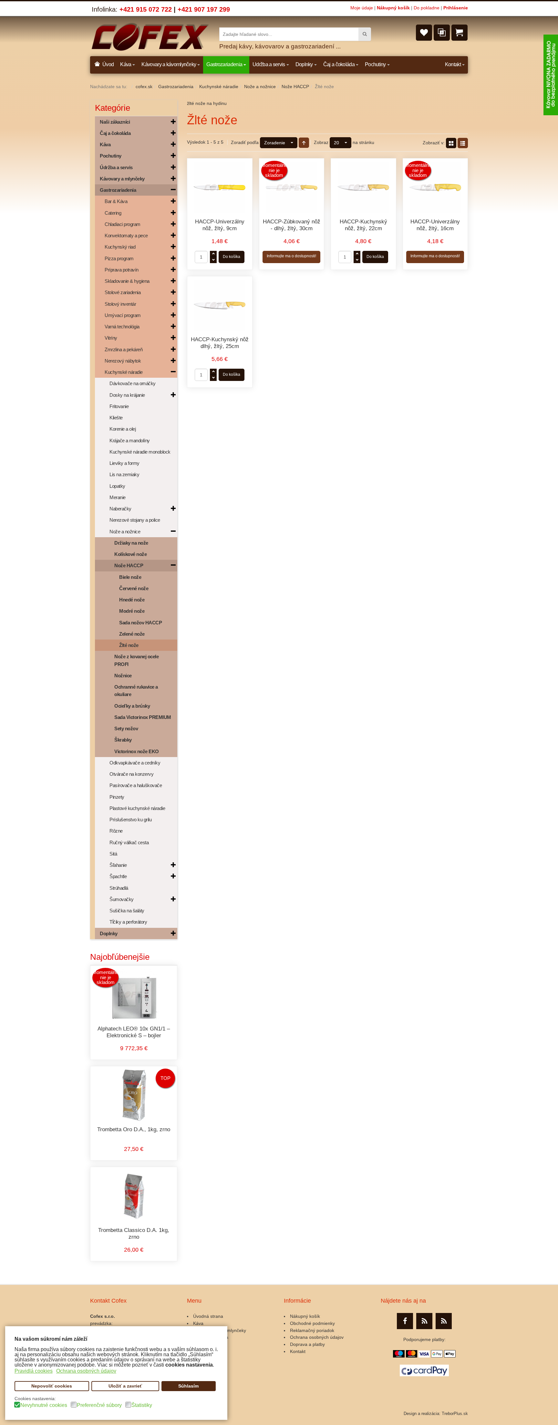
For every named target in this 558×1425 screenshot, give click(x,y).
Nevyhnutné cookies (43, 1405)
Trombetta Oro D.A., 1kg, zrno (133, 1129)
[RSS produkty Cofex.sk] (424, 1321)
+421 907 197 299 (204, 9)
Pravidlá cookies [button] (34, 1371)
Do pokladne (426, 7)
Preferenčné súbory (99, 1405)
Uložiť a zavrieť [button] (125, 1386)
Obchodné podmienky (312, 1323)
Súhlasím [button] (188, 1386)
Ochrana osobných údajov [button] (86, 1371)
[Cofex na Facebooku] (405, 1321)
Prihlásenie (455, 7)
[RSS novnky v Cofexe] (444, 1321)
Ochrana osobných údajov (317, 1337)
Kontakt (297, 1351)
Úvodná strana (208, 1316)
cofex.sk (144, 86)
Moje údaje (361, 7)
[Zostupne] (304, 143)
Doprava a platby (307, 1344)
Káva (198, 1323)
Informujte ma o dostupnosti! (291, 256)
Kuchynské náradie (218, 86)
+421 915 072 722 (145, 9)
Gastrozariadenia (175, 86)
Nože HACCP (295, 86)
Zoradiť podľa (245, 142)
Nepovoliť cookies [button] (51, 1386)
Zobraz (321, 142)
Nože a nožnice (260, 86)
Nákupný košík (393, 7)
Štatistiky (141, 1405)
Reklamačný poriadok (312, 1330)
